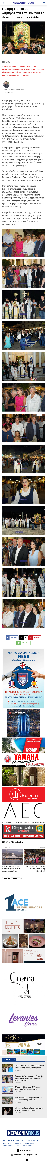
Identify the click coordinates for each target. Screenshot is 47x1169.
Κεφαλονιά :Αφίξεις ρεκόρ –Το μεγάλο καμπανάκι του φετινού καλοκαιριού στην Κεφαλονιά (29, 1078)
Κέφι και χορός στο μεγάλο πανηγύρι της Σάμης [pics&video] (35, 868)
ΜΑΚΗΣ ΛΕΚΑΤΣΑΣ (17, 89)
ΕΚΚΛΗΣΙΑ (6, 62)
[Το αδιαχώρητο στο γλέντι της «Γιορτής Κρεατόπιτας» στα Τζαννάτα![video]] (7, 1068)
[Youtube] (27, 1160)
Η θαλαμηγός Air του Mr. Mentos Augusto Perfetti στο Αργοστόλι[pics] (11, 868)
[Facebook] (20, 1160)
